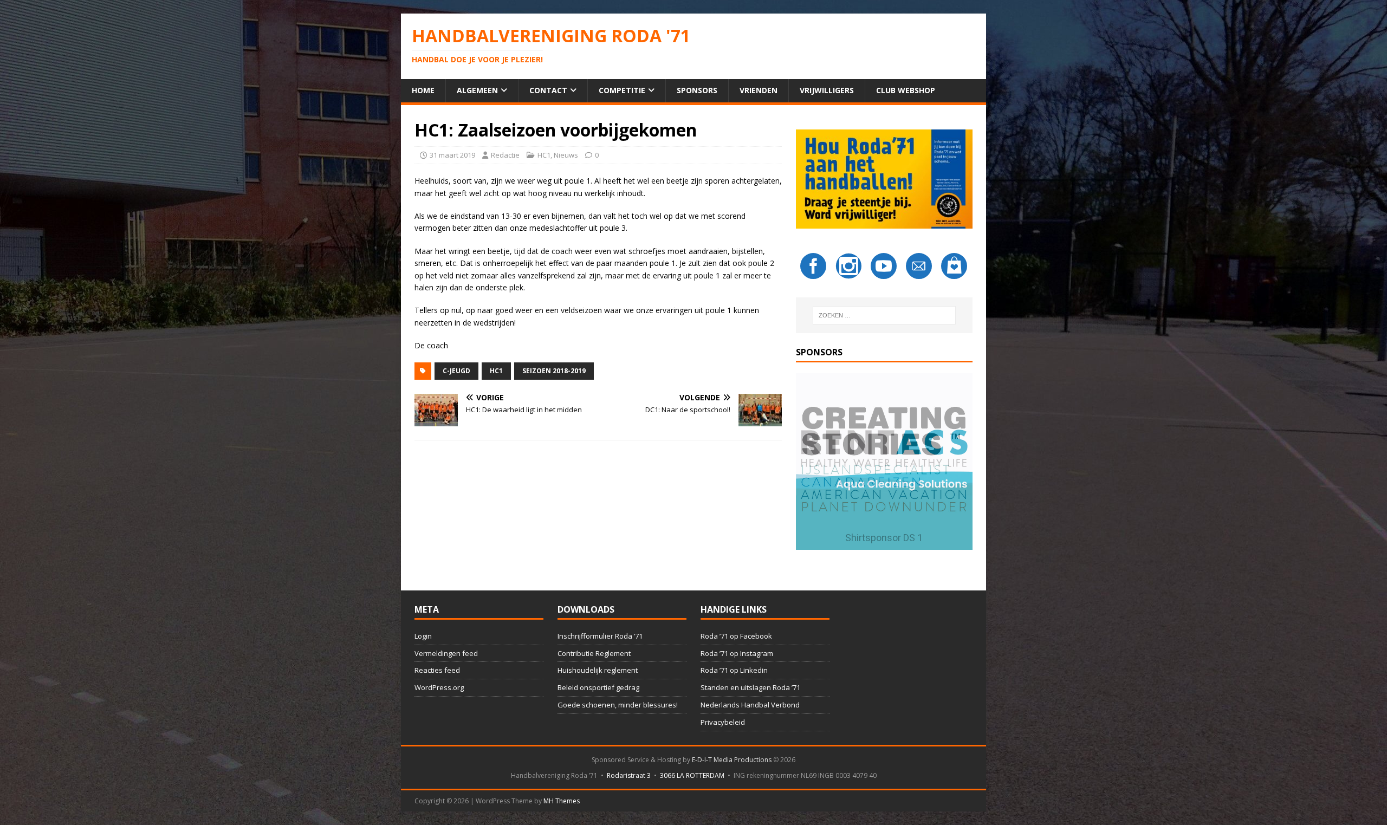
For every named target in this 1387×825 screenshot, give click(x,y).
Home (423, 90)
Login (423, 636)
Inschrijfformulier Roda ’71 (600, 636)
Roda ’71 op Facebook (736, 636)
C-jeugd (456, 370)
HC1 (543, 155)
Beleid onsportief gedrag (598, 687)
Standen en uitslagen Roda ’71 (750, 687)
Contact (548, 90)
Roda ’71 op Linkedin (734, 670)
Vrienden (758, 90)
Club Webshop (905, 90)
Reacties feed (437, 670)
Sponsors (697, 90)
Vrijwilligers (827, 90)
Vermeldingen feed (446, 653)
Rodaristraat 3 (629, 775)
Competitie (622, 90)
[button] (884, 461)
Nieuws (566, 155)
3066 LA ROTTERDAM (692, 775)
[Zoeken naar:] (884, 315)
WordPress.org (439, 687)
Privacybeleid (723, 722)
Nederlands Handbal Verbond (750, 705)
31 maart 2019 (452, 155)
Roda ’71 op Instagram (737, 653)
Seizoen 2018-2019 (554, 370)
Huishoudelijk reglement (598, 670)
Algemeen (477, 90)
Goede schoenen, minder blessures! (618, 705)
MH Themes (561, 800)
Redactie (505, 155)
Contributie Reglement (594, 653)
